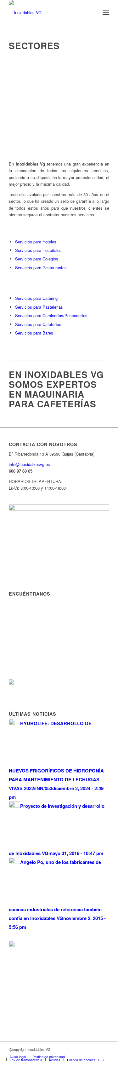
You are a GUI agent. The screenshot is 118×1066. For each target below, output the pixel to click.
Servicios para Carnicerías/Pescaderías (51, 315)
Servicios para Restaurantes (41, 268)
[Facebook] (104, 1049)
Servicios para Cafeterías (38, 324)
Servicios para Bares (34, 333)
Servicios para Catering (36, 298)
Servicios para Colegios (36, 259)
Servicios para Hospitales (38, 250)
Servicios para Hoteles (35, 242)
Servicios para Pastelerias (39, 307)
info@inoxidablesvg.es (29, 464)
